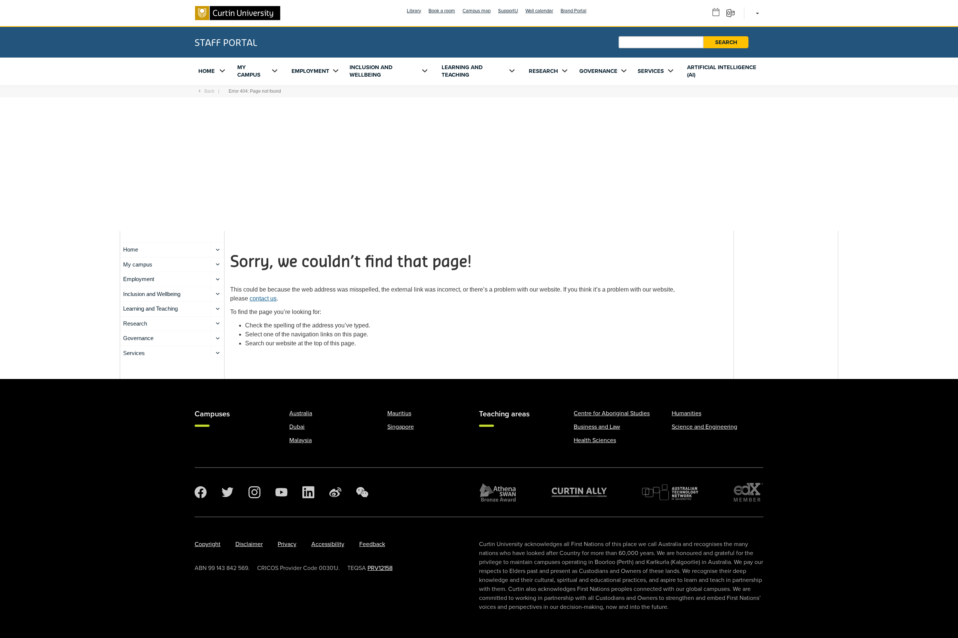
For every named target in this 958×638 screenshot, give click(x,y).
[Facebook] (201, 492)
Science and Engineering (704, 427)
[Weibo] (335, 492)
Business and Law (597, 427)
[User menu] (756, 13)
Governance (598, 71)
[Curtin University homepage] (238, 13)
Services (651, 71)
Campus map (477, 11)
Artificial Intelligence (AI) (721, 71)
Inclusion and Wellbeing (371, 71)
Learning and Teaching (462, 71)
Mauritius (399, 413)
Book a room (441, 11)
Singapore (400, 427)
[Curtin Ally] (579, 492)
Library (414, 11)
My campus (248, 71)
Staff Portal (226, 42)
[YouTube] (281, 492)
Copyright (207, 544)
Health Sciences (595, 440)
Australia (300, 413)
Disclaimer (249, 544)
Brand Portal (573, 11)
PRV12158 (380, 568)
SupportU (508, 11)
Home (206, 71)
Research (543, 71)
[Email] (732, 12)
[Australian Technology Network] (670, 492)
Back (209, 91)
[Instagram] (254, 492)
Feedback (372, 544)
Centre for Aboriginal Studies (612, 413)
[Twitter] (228, 492)
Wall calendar (539, 11)
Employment (310, 71)
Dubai (297, 427)
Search (726, 42)
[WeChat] (362, 492)
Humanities (686, 413)
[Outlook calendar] (718, 12)
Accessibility (327, 544)
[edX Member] (748, 492)
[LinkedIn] (308, 492)
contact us (263, 298)
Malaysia (300, 440)
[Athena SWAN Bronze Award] (497, 492)
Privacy (287, 544)
